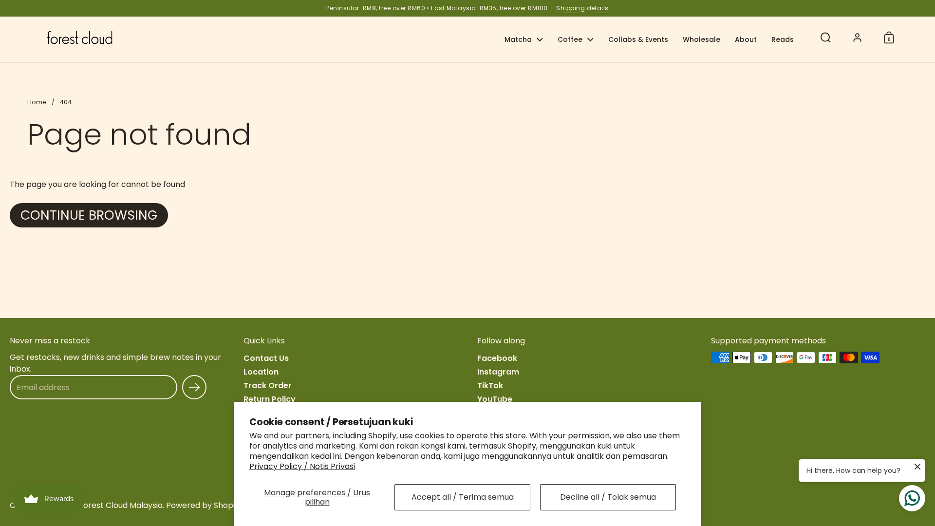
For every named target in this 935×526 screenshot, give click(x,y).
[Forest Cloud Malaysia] (79, 37)
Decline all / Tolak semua (608, 497)
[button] (826, 37)
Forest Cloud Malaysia (121, 505)
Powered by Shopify (204, 505)
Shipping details (582, 8)
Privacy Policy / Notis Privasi (302, 466)
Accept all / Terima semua (462, 497)
